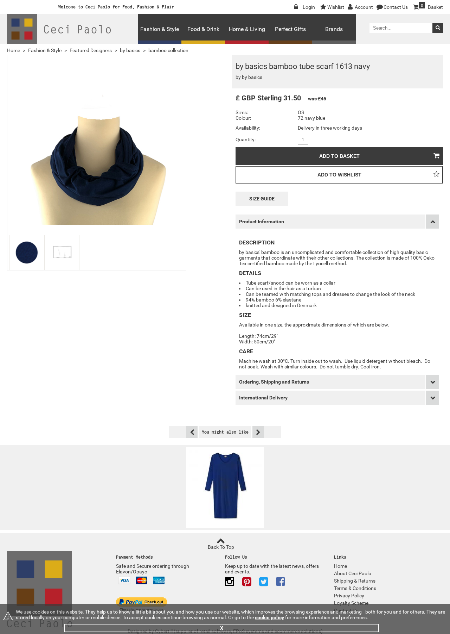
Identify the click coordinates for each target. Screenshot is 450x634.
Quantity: (246, 139)
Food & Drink (203, 29)
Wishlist (335, 7)
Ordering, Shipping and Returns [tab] (274, 382)
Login (309, 7)
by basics (130, 50)
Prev (192, 432)
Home (13, 50)
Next (257, 432)
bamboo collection (168, 50)
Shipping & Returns (354, 581)
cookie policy (269, 617)
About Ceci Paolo (352, 573)
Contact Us (396, 7)
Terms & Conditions (355, 588)
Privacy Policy (349, 595)
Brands (334, 29)
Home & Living (247, 29)
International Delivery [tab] (263, 397)
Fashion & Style (159, 29)
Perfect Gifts (290, 29)
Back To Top (221, 547)
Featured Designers (91, 50)
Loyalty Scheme (351, 603)
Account (364, 7)
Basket (432, 6)
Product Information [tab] (261, 221)
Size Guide (262, 198)
